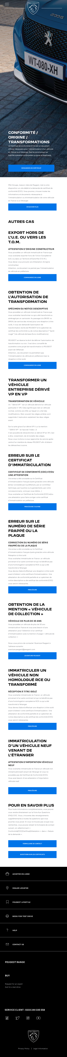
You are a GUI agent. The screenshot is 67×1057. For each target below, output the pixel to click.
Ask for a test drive (12, 987)
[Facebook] (7, 1018)
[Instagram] (28, 1018)
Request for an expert (14, 984)
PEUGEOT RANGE (15, 962)
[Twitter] (17, 1018)
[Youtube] (38, 1018)
